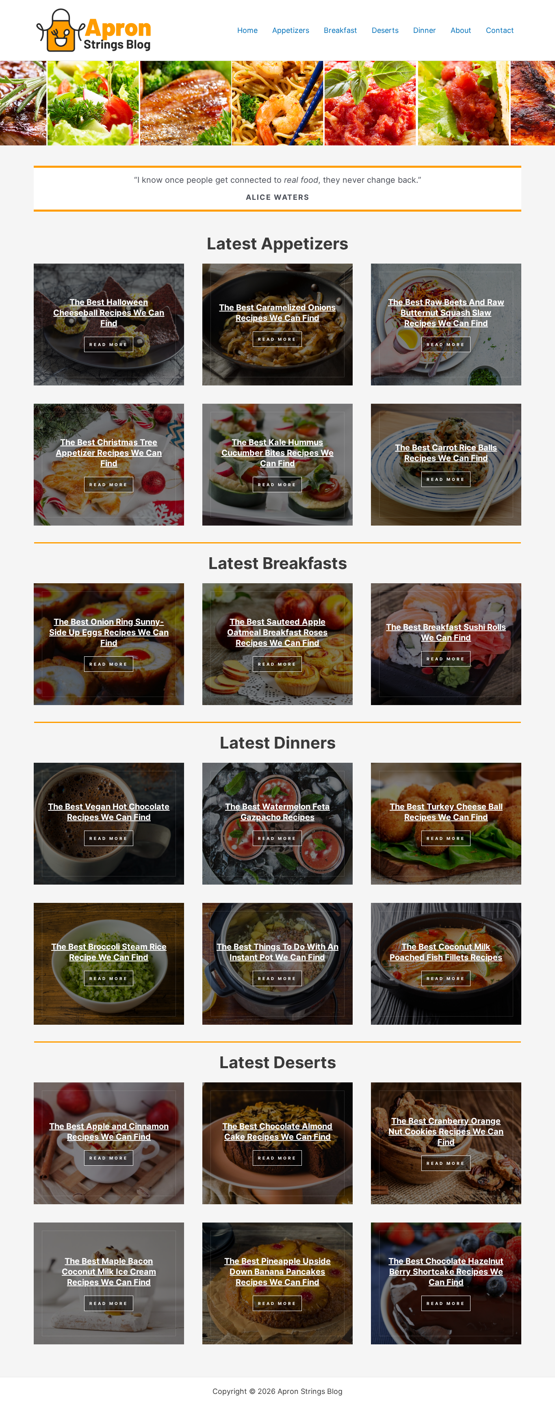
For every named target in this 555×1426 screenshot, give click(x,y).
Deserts (385, 30)
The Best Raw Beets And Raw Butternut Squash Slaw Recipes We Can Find (446, 312)
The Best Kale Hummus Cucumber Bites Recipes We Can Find (277, 452)
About (461, 30)
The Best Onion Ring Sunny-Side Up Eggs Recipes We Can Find (109, 632)
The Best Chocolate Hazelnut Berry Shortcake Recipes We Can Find (445, 1271)
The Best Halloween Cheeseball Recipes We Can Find (108, 312)
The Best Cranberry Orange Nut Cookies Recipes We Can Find (445, 1131)
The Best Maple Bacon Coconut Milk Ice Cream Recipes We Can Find (109, 1271)
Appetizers (290, 30)
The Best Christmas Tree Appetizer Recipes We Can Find (109, 452)
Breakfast (340, 30)
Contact (500, 30)
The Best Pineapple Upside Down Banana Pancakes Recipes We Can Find (277, 1271)
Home (247, 30)
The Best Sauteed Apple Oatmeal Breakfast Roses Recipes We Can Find (277, 632)
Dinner (424, 30)
